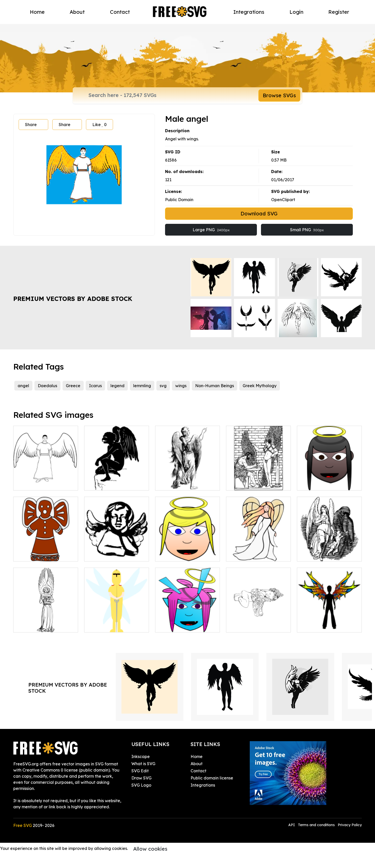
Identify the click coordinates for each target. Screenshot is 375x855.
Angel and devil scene (324, 554)
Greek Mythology (260, 385)
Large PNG (211, 229)
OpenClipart (283, 199)
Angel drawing (104, 554)
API (292, 825)
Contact (120, 12)
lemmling (142, 385)
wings (180, 385)
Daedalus (47, 385)
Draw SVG (141, 777)
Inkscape (140, 756)
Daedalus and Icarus (253, 483)
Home (37, 12)
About (77, 12)
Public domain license (212, 777)
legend (117, 385)
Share (31, 124)
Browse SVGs (279, 95)
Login (296, 12)
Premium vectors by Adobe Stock (72, 298)
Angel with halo (176, 554)
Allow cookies (150, 849)
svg (163, 385)
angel (23, 385)
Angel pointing (175, 483)
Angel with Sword (107, 625)
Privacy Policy (350, 825)
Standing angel (34, 483)
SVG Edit (140, 770)
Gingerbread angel (38, 554)
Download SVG (259, 213)
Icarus (95, 385)
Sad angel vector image (327, 483)
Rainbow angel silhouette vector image (329, 622)
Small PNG (307, 229)
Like (99, 124)
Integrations (248, 12)
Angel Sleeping (246, 625)
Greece (73, 385)
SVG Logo (141, 785)
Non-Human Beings (214, 385)
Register (338, 12)
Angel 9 (239, 554)
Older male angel (107, 483)
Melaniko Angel (176, 625)
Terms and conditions (316, 825)
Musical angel (32, 625)
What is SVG (143, 763)
